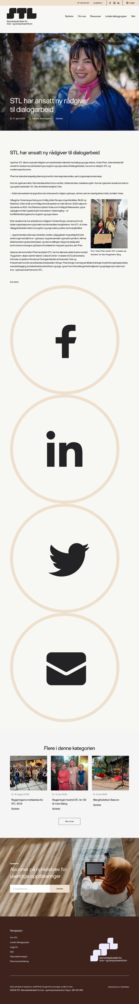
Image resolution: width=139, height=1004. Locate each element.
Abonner (59, 889)
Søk (133, 16)
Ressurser (95, 16)
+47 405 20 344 (83, 3)
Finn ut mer (69, 821)
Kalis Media (125, 987)
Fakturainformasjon (18, 956)
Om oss (82, 16)
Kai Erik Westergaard (41, 118)
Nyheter (69, 16)
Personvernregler (54, 987)
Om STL (14, 937)
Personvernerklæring (19, 961)
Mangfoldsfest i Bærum (106, 799)
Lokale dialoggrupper (116, 16)
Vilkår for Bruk (68, 987)
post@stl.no (98, 3)
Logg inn (14, 947)
